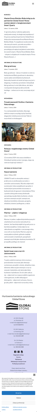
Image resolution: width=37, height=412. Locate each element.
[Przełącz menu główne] (33, 4)
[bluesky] (22, 352)
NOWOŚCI (7, 14)
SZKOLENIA (7, 145)
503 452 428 (20, 347)
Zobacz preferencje (18, 403)
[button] (34, 375)
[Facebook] (15, 352)
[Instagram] (18, 352)
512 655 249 (20, 336)
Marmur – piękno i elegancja (15, 213)
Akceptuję (18, 393)
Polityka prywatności (18, 363)
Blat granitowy (10, 66)
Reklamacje (18, 359)
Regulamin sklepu (18, 355)
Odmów (18, 398)
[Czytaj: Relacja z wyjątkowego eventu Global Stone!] (18, 132)
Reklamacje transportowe (18, 361)
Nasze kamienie (10, 172)
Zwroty (18, 357)
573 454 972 (19, 325)
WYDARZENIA (8, 98)
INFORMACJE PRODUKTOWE (13, 62)
